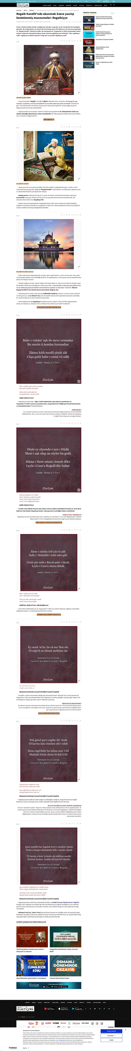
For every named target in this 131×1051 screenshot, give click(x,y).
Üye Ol (34, 1)
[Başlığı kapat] (125, 1029)
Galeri (25, 10)
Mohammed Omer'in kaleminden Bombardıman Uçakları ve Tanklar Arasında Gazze (105, 56)
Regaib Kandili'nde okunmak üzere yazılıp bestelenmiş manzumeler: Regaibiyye (58, 10)
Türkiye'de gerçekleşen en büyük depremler (105, 25)
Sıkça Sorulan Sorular (21, 1)
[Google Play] (55, 986)
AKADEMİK (68, 5)
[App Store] (47, 986)
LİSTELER (81, 5)
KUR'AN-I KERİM (47, 5)
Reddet (111, 1040)
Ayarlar (25, 1048)
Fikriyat (23, 1017)
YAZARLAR (61, 5)
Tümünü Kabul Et (111, 1031)
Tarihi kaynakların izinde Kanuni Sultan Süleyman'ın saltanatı (30, 950)
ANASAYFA (27, 1002)
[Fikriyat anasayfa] (34, 985)
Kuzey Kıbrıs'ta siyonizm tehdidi (104, 39)
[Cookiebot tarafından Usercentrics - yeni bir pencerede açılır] (12, 1048)
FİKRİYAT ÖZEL (98, 5)
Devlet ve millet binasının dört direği (104, 63)
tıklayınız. (80, 1043)
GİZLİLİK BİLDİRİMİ (97, 1002)
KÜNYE (104, 1002)
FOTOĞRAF (69, 1002)
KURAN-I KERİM (55, 1002)
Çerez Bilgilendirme (61, 1040)
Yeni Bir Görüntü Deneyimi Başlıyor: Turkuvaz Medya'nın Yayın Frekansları (104, 33)
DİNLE (105, 5)
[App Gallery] (64, 986)
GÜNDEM (33, 1002)
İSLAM (54, 5)
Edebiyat (31, 10)
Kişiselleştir (110, 1035)
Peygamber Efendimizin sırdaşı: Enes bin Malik (64, 950)
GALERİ (75, 5)
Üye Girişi (29, 1)
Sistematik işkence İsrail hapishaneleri (102, 48)
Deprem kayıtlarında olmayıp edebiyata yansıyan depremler (104, 17)
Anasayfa (18, 10)
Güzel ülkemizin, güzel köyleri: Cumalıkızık (31, 978)
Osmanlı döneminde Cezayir (59, 978)
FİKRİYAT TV (89, 5)
